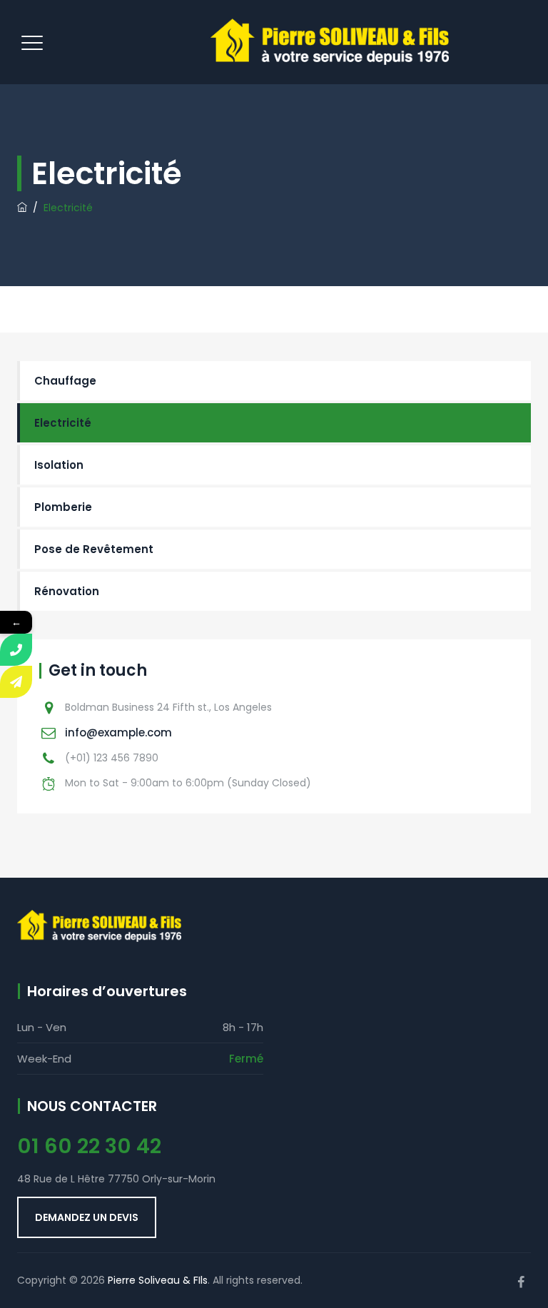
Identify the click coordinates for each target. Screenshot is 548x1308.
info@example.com (118, 732)
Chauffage (65, 380)
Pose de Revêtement (93, 549)
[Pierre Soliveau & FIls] (329, 42)
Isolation (58, 464)
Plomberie (63, 507)
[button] (86, 1217)
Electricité (62, 422)
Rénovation (66, 591)
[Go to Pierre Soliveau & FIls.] (22, 208)
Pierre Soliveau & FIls (158, 1280)
